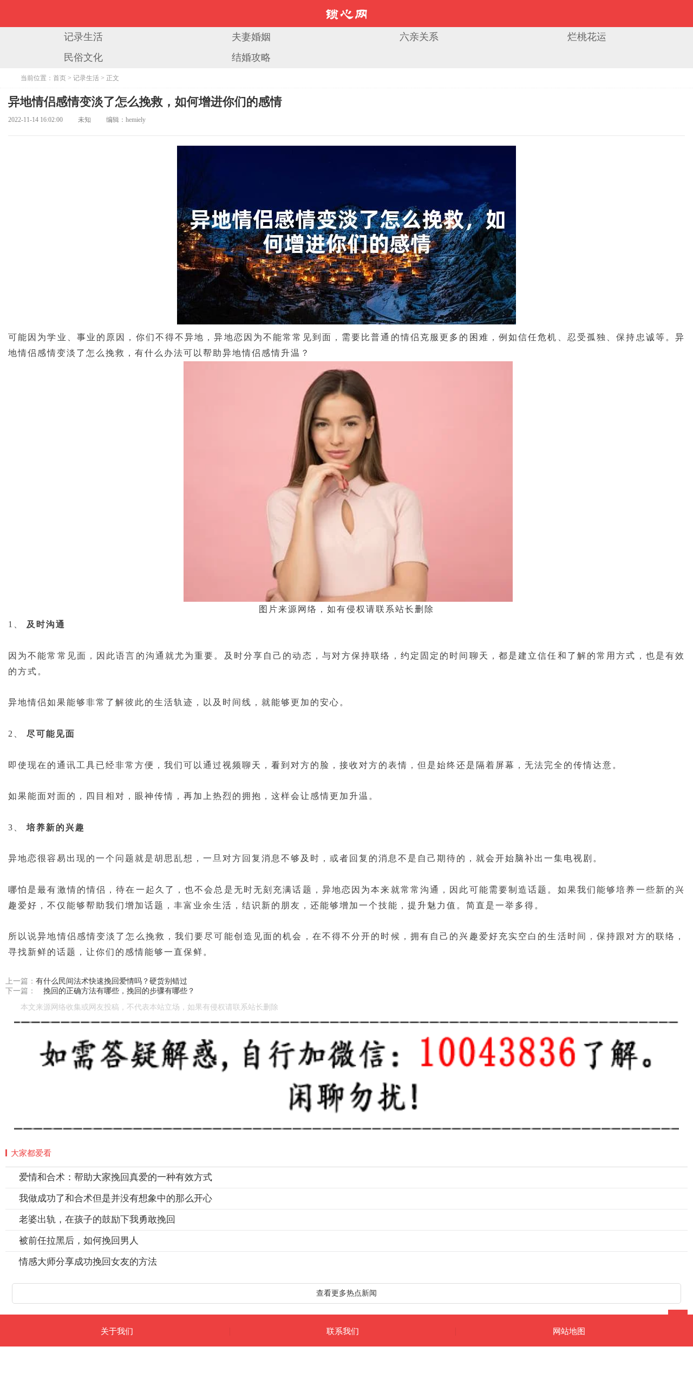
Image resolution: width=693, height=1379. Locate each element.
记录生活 (83, 36)
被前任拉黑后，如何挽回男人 (79, 1240)
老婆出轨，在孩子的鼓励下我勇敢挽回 (97, 1219)
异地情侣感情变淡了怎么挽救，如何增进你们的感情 (145, 101)
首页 (59, 78)
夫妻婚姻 (251, 36)
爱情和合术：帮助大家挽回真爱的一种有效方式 (115, 1177)
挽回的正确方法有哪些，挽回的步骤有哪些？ (115, 991)
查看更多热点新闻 (346, 1293)
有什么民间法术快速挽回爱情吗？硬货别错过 (111, 981)
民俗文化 (83, 57)
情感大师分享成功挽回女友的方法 (88, 1262)
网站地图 (569, 1331)
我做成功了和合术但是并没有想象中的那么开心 (115, 1198)
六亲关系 (419, 36)
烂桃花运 (586, 36)
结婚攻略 (251, 57)
